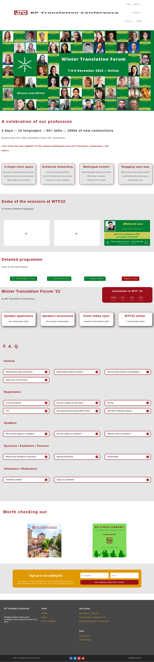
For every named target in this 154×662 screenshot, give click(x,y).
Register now (130, 279)
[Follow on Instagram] (79, 658)
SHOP (139, 21)
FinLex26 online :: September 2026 (92, 617)
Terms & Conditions (48, 621)
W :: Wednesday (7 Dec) (23, 279)
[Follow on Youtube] (83, 658)
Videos (128, 21)
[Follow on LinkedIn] (75, 658)
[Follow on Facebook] (70, 658)
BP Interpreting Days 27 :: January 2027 (94, 621)
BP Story (44, 613)
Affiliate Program (85, 640)
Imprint (43, 617)
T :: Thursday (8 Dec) (59, 279)
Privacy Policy (84, 636)
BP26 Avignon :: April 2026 (89, 613)
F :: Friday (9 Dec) (95, 279)
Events (136, 12)
